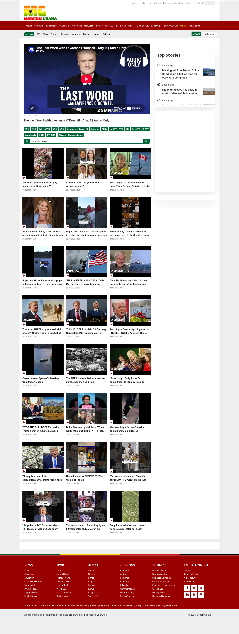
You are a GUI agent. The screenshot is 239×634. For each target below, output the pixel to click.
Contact (199, 3)
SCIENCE (155, 25)
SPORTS (39, 25)
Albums (76, 34)
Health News (30, 596)
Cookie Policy (150, 605)
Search (210, 34)
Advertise (178, 3)
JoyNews (95, 129)
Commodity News (161, 581)
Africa (91, 570)
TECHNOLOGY (170, 25)
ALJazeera (71, 129)
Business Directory (161, 596)
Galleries (106, 34)
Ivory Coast (93, 592)
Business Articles (160, 574)
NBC (55, 129)
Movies (167, 3)
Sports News (62, 574)
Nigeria (91, 574)
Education (29, 577)
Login (209, 3)
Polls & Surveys (127, 596)
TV (149, 3)
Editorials (124, 585)
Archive (29, 34)
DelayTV (136, 129)
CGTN (47, 129)
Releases (64, 34)
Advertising (83, 605)
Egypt (91, 577)
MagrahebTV (30, 134)
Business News (159, 570)
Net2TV (113, 129)
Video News (190, 577)
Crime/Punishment (33, 581)
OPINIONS (76, 25)
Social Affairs (30, 585)
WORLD (109, 25)
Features (124, 577)
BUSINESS (51, 25)
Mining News (158, 592)
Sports (59, 570)
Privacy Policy (134, 605)
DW (40, 129)
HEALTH (88, 25)
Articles (123, 574)
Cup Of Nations (63, 592)
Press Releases (31, 588)
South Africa (94, 596)
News (96, 34)
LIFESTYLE (143, 25)
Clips (45, 34)
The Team (71, 605)
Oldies (54, 34)
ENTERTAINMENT (125, 25)
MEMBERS (194, 25)
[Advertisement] (118, 626)
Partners (106, 605)
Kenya (91, 588)
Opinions (124, 570)
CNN (34, 129)
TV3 (121, 129)
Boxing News (62, 596)
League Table (62, 585)
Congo (91, 585)
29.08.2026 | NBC (73, 190)
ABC (62, 129)
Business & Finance (161, 577)
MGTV (41, 134)
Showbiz (188, 570)
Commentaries (127, 588)
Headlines (29, 574)
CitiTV (104, 129)
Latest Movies (191, 574)
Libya (90, 581)
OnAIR (196, 33)
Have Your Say (127, 592)
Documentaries (75, 134)
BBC (27, 129)
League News (62, 581)
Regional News (31, 592)
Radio (142, 3)
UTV (127, 129)
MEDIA (183, 25)
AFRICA (99, 25)
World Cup (61, 588)
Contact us (58, 605)
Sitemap (95, 605)
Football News (63, 577)
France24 (83, 129)
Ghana (188, 3)
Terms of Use (119, 605)
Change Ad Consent (168, 605)
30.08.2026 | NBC (29, 190)
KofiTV (145, 129)
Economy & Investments (164, 585)
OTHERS (51, 134)
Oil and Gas (157, 588)
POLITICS (64, 25)
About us (46, 605)
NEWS (29, 25)
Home (134, 3)
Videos (157, 3)
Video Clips (189, 581)
